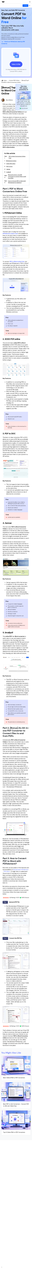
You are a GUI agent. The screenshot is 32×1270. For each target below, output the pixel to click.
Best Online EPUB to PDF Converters (14, 1078)
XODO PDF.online (10, 163)
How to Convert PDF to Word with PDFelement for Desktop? (17, 181)
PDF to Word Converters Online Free (17, 157)
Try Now (25, 5)
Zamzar (8, 169)
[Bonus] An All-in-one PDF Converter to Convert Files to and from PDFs (17, 176)
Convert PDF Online (14, 80)
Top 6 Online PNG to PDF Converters (14, 1132)
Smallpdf (8, 172)
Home (5, 80)
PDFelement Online (11, 161)
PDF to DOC (9, 166)
